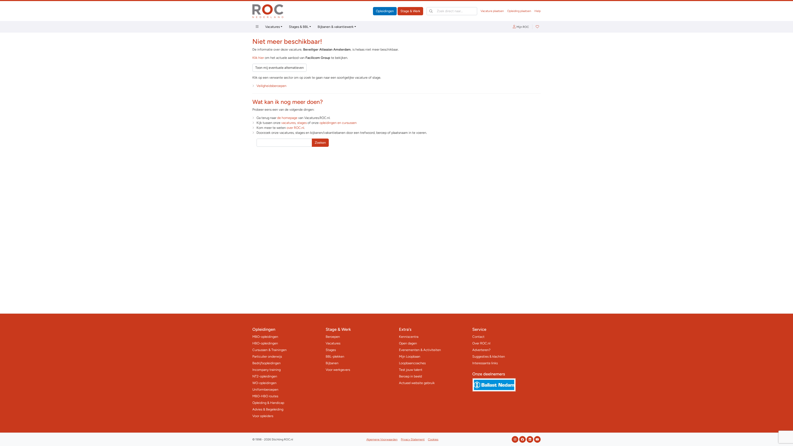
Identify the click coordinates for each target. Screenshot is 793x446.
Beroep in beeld (410, 376)
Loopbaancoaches (412, 363)
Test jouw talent (410, 370)
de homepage (287, 118)
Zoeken (320, 143)
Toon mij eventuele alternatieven (279, 68)
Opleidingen (385, 11)
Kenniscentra (408, 337)
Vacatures (272, 27)
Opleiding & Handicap (268, 403)
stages (302, 123)
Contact (478, 337)
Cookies (433, 439)
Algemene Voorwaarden (382, 439)
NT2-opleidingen (264, 376)
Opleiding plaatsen (519, 11)
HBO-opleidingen (265, 343)
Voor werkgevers (338, 370)
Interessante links (485, 363)
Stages (331, 350)
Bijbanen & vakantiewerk (336, 27)
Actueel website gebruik (417, 383)
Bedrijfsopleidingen (266, 363)
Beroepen (333, 337)
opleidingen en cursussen (338, 123)
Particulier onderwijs (267, 356)
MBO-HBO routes (265, 396)
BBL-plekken (335, 356)
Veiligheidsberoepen (271, 86)
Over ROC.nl (481, 343)
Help (537, 11)
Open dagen (408, 343)
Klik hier (258, 58)
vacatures (288, 123)
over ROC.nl (295, 128)
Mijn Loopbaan (409, 356)
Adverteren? (481, 350)
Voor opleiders (262, 416)
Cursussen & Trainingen (269, 350)
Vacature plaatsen (492, 11)
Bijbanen (332, 363)
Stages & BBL (299, 27)
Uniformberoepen (265, 389)
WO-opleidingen (264, 383)
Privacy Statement (413, 439)
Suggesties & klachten (488, 356)
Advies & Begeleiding (267, 409)
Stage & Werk (410, 11)
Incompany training (266, 370)
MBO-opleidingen (265, 337)
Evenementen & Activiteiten (420, 350)
